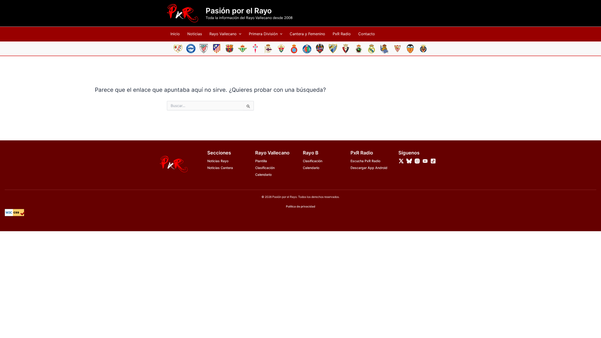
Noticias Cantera (220, 168)
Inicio (175, 33)
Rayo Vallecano (223, 33)
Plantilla (261, 161)
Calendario (263, 175)
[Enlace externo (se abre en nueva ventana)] (401, 161)
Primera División (263, 33)
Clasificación (265, 168)
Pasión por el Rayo (239, 10)
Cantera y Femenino (307, 33)
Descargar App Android (369, 168)
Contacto (366, 33)
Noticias (194, 33)
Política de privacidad (300, 206)
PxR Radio (342, 33)
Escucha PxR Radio (365, 161)
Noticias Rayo (217, 161)
